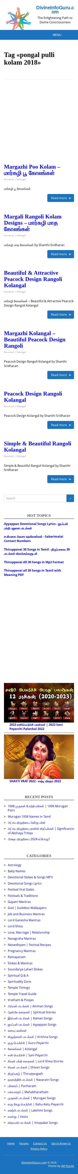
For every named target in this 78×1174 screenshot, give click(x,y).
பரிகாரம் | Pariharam (22, 1086)
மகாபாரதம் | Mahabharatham (28, 1092)
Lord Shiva (15, 926)
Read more (59, 198)
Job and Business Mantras (26, 914)
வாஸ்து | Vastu (18, 1117)
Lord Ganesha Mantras (24, 920)
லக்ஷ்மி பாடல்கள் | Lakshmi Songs (30, 1110)
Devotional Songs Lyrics (25, 883)
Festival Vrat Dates (21, 889)
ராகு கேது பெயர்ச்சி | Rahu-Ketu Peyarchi (35, 1104)
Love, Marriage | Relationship (29, 932)
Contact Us (40, 1143)
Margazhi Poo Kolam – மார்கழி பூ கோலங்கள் (32, 169)
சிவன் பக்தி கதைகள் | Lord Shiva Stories (35, 1061)
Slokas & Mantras (20, 963)
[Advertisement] (39, 124)
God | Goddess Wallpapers (27, 908)
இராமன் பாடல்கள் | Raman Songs (30, 1018)
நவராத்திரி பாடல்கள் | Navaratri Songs (33, 1080)
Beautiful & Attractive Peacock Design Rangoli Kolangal (33, 279)
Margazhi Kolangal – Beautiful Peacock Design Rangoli (35, 339)
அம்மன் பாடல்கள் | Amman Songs (30, 1006)
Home (11, 1143)
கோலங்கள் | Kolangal (15, 179)
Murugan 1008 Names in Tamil (29, 816)
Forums (24, 1143)
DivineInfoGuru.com (55, 10)
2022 (40, 729)
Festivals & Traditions (23, 896)
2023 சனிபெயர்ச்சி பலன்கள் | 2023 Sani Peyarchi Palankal (36, 727)
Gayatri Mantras (19, 902)
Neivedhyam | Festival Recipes (29, 945)
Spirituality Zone (19, 981)
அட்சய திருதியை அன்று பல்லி (26, 822)
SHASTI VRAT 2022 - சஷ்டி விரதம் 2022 (35, 781)
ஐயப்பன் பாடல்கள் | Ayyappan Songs (32, 1024)
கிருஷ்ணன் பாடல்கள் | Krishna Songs (33, 1037)
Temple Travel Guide (22, 994)
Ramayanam (17, 957)
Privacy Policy (38, 1149)
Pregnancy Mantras (22, 951)
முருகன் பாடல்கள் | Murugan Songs (32, 1098)
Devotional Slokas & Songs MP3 (30, 877)
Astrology (14, 865)
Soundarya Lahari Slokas (25, 969)
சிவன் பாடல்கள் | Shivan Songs (28, 1067)
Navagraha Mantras (22, 938)
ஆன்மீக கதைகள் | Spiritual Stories (32, 1012)
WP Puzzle (67, 1166)
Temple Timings (19, 988)
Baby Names (17, 871)
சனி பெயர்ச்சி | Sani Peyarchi (28, 1055)
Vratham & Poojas (21, 1000)
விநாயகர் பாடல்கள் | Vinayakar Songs (33, 1123)
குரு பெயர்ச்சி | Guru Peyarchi (28, 1043)
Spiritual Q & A (18, 975)
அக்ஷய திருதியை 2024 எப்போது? (29, 839)
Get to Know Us (61, 1143)
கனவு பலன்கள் (17, 1031)
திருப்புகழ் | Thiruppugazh (25, 1074)
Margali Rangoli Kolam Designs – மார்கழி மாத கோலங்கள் (33, 222)
